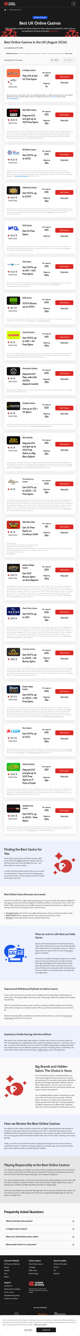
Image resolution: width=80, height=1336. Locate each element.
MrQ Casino (27, 225)
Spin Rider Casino (29, 110)
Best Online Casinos (36, 1264)
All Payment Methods (11, 1264)
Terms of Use (9, 1292)
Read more (54, 31)
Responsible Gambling (12, 1289)
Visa (5, 1273)
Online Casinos (40, 17)
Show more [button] (68, 53)
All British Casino (29, 149)
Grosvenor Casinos (29, 368)
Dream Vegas (33, 1273)
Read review (13, 87)
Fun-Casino (27, 728)
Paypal (6, 1267)
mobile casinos (43, 1050)
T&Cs (54, 96)
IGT (55, 1270)
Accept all (46, 1330)
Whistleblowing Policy (12, 1295)
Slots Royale (27, 437)
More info (64, 82)
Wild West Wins (28, 522)
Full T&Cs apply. (33, 426)
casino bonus (36, 900)
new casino (8, 903)
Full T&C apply (21, 752)
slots (36, 1133)
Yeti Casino (26, 261)
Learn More (28, 1330)
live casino (69, 951)
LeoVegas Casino (29, 70)
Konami (56, 1267)
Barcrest (56, 1273)
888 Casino (27, 298)
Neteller (7, 1270)
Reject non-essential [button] (40, 1325)
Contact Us (8, 1286)
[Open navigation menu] (74, 4)
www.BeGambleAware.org (22, 176)
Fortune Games (28, 764)
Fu (69, 792)
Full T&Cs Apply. (18, 467)
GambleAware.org (14, 98)
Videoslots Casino (29, 187)
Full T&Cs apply (67, 248)
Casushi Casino (28, 332)
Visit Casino (64, 77)
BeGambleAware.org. (58, 716)
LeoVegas (32, 1267)
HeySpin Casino (28, 403)
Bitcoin (6, 1277)
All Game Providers (60, 1264)
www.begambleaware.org (43, 321)
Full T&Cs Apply (51, 212)
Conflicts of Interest (11, 1299)
